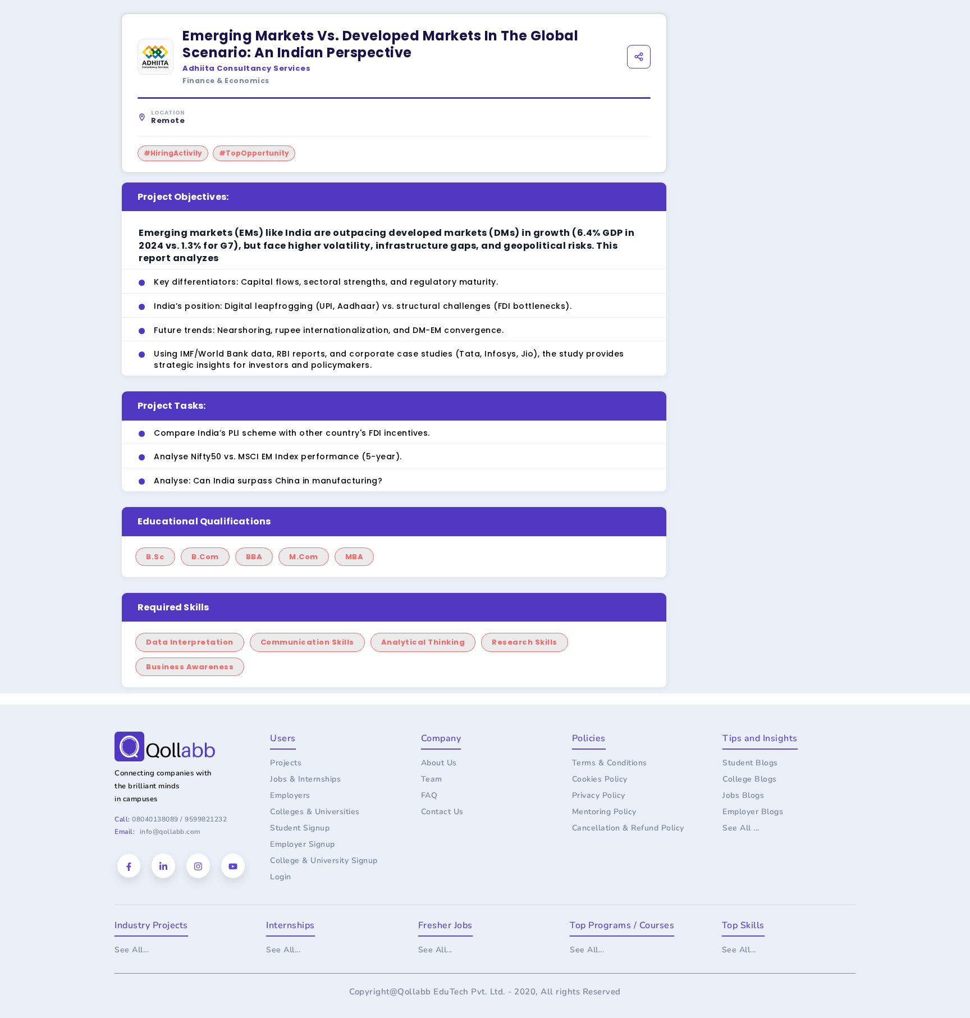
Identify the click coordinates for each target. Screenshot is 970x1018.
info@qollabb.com (170, 831)
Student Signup (300, 828)
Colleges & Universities (315, 811)
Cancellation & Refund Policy (628, 828)
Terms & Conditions (609, 762)
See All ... (740, 828)
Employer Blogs (752, 811)
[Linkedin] (163, 865)
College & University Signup (324, 860)
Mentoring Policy (604, 811)
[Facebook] (129, 866)
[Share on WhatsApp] (642, 79)
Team (431, 779)
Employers (290, 795)
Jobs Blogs (743, 795)
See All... (132, 949)
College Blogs (749, 779)
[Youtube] (233, 865)
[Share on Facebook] (582, 79)
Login (280, 876)
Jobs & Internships (305, 779)
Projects (285, 762)
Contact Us (442, 811)
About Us (439, 762)
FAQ (429, 795)
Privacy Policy (598, 795)
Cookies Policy (600, 779)
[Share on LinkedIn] (612, 79)
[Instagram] (198, 865)
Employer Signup (302, 844)
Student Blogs (750, 762)
